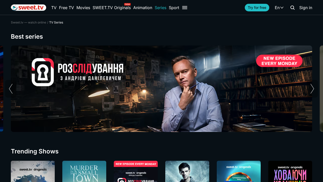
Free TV (66, 7)
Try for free (257, 7)
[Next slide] (312, 89)
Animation (142, 7)
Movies (83, 7)
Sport (174, 7)
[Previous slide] (10, 89)
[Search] (292, 7)
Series (160, 7)
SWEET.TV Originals (112, 7)
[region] (161, 89)
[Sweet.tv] (28, 7)
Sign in (305, 7)
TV (54, 7)
